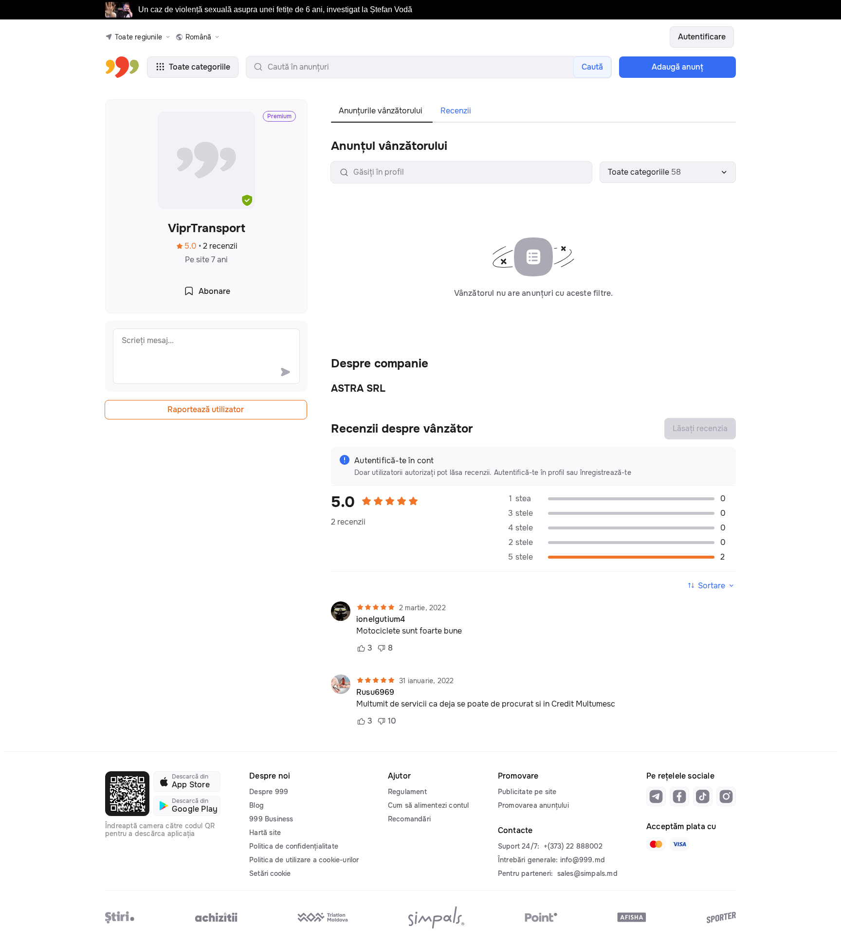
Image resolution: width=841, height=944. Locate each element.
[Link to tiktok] (703, 796)
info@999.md (582, 860)
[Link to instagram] (726, 796)
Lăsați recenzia (700, 428)
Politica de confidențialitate (293, 846)
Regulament (407, 792)
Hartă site (265, 832)
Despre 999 (268, 792)
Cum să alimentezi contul (428, 805)
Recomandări (409, 819)
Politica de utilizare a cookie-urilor (304, 860)
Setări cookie (270, 873)
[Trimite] (285, 372)
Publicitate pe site (527, 792)
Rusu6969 (375, 692)
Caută (592, 67)
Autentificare (702, 37)
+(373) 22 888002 (573, 846)
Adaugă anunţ (677, 67)
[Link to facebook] (679, 796)
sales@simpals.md (587, 873)
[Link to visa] (679, 844)
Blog (256, 805)
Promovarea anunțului (533, 805)
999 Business (271, 819)
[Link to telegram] (656, 796)
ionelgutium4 (380, 619)
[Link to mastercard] (656, 844)
